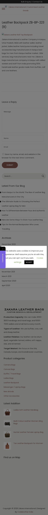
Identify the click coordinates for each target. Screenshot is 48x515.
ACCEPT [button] (29, 262)
